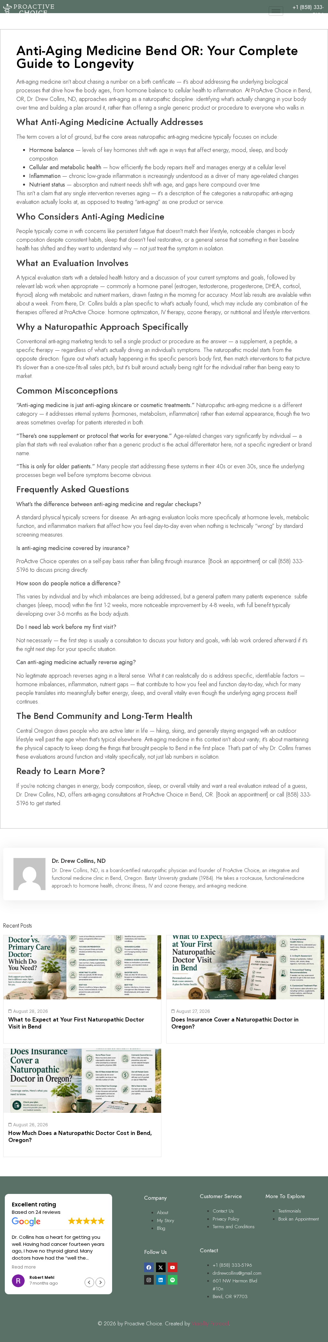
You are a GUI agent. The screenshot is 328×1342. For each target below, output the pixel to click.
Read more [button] (24, 1267)
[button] (100, 1282)
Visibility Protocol (210, 1323)
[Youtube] (172, 1267)
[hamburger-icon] (276, 11)
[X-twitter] (161, 1267)
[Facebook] (149, 1267)
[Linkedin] (161, 1280)
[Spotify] (172, 1280)
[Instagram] (149, 1280)
